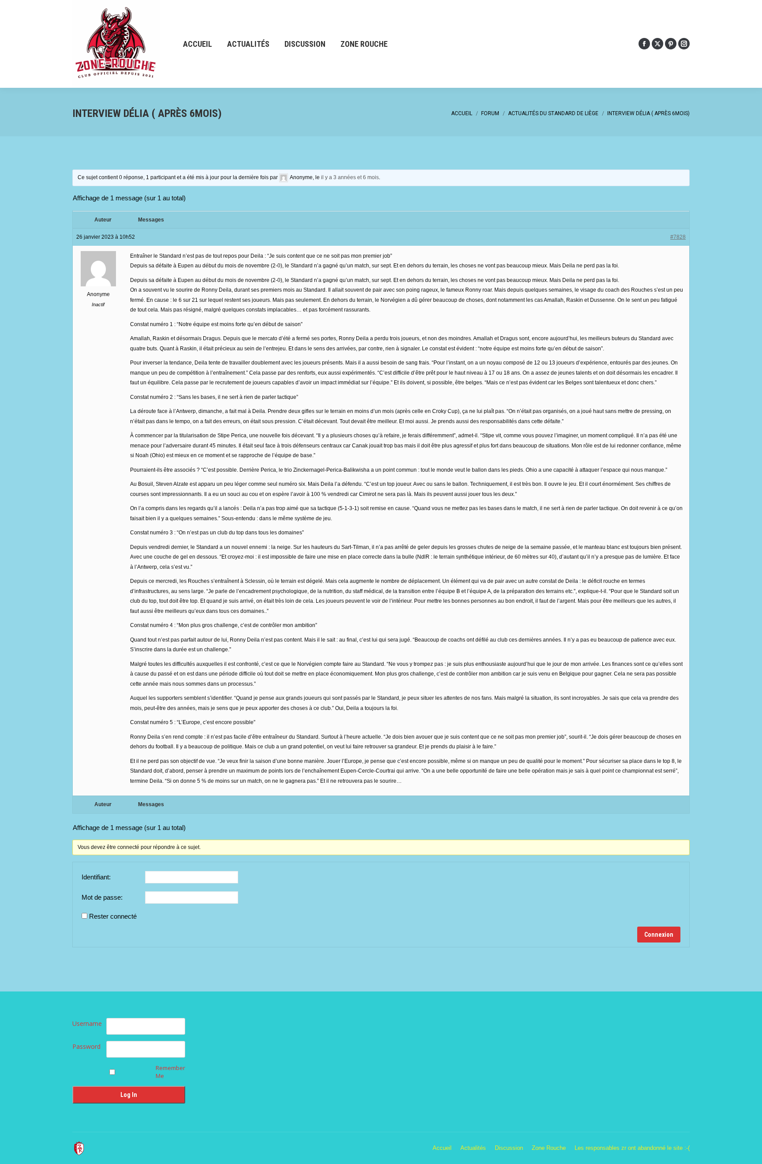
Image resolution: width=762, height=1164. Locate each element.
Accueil (461, 113)
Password (86, 1046)
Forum (490, 113)
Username (87, 1023)
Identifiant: (96, 877)
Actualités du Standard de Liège (553, 113)
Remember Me (170, 1072)
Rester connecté (113, 916)
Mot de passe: (102, 897)
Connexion (658, 934)
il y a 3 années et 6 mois (350, 177)
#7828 (678, 237)
